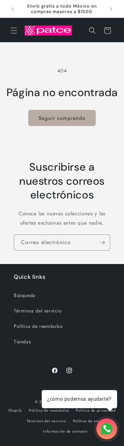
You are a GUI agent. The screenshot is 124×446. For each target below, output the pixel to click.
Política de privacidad (95, 410)
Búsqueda (24, 295)
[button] (13, 30)
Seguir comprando (62, 118)
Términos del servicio (38, 310)
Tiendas (22, 341)
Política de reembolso (38, 326)
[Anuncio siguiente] (111, 8)
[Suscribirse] (102, 243)
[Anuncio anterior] (12, 8)
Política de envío (88, 421)
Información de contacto (65, 431)
